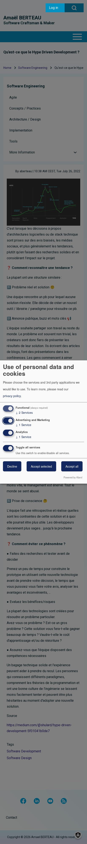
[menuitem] (55, 7)
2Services (24, 412)
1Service (23, 425)
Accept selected (41, 466)
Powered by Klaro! (73, 477)
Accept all (71, 466)
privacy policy (12, 396)
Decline (12, 466)
